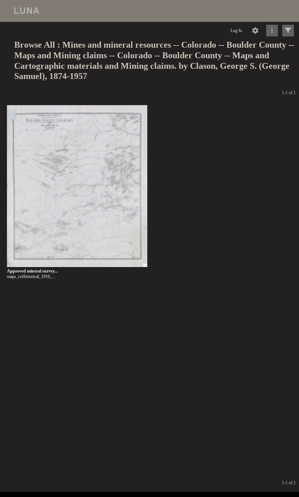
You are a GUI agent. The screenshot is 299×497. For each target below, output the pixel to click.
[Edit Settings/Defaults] (255, 30)
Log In (236, 30)
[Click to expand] (288, 30)
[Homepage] (149, 11)
